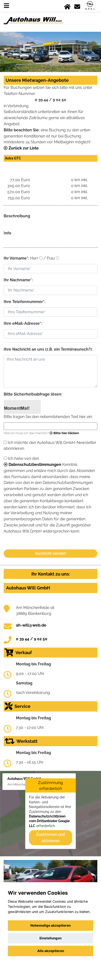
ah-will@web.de (31, 625)
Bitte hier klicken (66, 433)
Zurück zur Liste (23, 148)
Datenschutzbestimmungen (34, 464)
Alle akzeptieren (50, 951)
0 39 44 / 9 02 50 (31, 639)
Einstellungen (50, 938)
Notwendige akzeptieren (50, 925)
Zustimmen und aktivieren (50, 837)
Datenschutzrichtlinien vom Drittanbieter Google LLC (49, 821)
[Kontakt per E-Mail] (77, 5)
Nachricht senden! (50, 553)
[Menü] (6, 5)
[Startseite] (67, 5)
